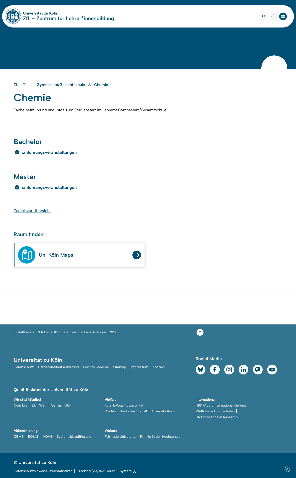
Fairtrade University (120, 436)
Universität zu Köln (53, 13)
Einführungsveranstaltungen (49, 152)
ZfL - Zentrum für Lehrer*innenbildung (68, 18)
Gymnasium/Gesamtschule (61, 84)
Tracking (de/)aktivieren (96, 471)
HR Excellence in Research (217, 417)
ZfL (17, 84)
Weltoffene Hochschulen (215, 411)
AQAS (47, 436)
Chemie (101, 84)
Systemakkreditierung (74, 436)
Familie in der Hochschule (160, 436)
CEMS (18, 436)
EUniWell (39, 405)
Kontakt (159, 367)
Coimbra (20, 405)
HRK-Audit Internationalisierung (221, 405)
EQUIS (33, 436)
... (32, 85)
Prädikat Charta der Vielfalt (126, 411)
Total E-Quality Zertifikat (124, 405)
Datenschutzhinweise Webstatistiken (43, 471)
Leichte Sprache (96, 367)
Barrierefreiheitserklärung (58, 367)
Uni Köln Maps (56, 255)
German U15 (60, 405)
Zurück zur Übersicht (32, 210)
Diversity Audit (164, 411)
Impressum (139, 367)
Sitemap (119, 367)
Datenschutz (24, 367)
